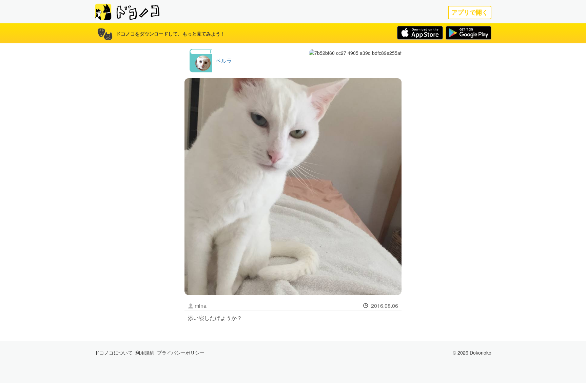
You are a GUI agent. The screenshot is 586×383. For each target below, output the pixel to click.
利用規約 (144, 352)
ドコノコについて (114, 352)
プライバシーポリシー (180, 352)
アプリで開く (469, 12)
